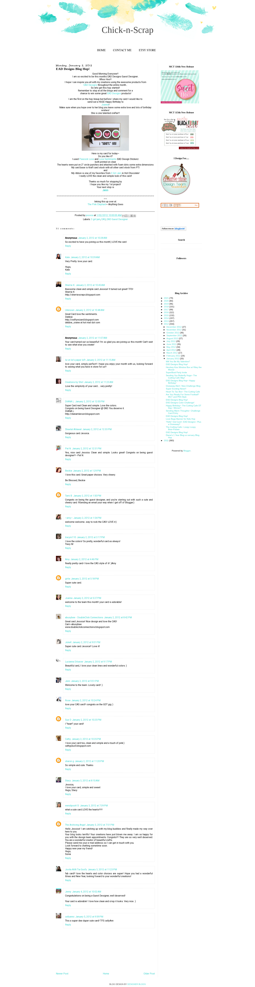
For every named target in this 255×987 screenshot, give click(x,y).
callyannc (70, 916)
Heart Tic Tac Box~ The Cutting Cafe (183, 391)
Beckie (68, 470)
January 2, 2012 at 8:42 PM (118, 617)
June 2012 (171, 344)
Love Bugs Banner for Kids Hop (180, 419)
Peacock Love (86, 159)
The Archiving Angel (75, 824)
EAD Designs (90, 85)
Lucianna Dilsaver (74, 661)
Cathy (68, 739)
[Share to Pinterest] (134, 215)
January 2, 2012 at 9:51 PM (85, 681)
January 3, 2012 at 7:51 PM (100, 824)
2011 (166, 440)
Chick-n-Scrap (127, 30)
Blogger (187, 450)
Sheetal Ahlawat (73, 429)
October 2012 (173, 332)
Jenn (67, 681)
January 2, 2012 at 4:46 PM (84, 559)
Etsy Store (147, 50)
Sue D (68, 719)
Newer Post (62, 973)
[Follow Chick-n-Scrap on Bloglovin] (173, 230)
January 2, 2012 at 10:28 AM (92, 238)
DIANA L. (69, 401)
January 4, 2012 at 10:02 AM (86, 891)
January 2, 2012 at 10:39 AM (85, 257)
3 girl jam (95, 219)
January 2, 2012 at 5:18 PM (85, 578)
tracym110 (70, 537)
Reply (68, 245)
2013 (166, 321)
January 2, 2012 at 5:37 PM (87, 598)
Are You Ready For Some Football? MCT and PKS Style (182, 395)
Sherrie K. (70, 285)
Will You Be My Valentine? (178, 361)
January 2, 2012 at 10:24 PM (85, 700)
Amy (67, 559)
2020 (166, 301)
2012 (166, 324)
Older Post (149, 973)
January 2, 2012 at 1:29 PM (87, 470)
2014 (166, 318)
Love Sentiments (107, 159)
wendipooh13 (72, 805)
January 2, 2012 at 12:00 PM (89, 401)
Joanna (105, 104)
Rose (68, 700)
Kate (67, 257)
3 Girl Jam (116, 173)
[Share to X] (129, 215)
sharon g (69, 761)
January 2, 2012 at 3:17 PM (91, 537)
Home (101, 50)
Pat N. (68, 448)
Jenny (68, 891)
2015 (166, 315)
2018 (166, 306)
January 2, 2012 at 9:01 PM (86, 642)
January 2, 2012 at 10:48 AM (89, 310)
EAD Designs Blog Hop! (177, 364)
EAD (103, 219)
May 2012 (171, 347)
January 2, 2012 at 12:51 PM (86, 448)
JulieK (68, 642)
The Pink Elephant (97, 204)
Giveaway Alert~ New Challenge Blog (183, 386)
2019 (166, 304)
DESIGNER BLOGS (136, 984)
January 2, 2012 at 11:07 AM (92, 337)
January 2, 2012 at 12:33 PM (97, 429)
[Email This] (123, 215)
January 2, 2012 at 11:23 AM (98, 382)
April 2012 (171, 350)
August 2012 (172, 338)
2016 (166, 312)
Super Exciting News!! (176, 389)
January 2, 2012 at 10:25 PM (86, 719)
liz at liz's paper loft (75, 360)
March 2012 (172, 353)
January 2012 (173, 358)
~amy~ (69, 517)
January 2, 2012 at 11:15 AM (100, 360)
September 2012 (174, 335)
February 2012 (173, 356)
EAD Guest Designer (117, 219)
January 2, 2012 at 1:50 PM (87, 495)
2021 (166, 298)
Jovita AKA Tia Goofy (76, 869)
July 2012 (171, 341)
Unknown (69, 310)
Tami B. (68, 495)
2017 (166, 309)
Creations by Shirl (74, 382)
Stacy (68, 780)
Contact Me (122, 50)
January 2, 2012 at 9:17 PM (98, 661)
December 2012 (174, 327)
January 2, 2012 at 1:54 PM (87, 517)
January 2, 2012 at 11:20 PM (89, 761)
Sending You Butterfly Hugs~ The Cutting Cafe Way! (181, 376)
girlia (67, 578)
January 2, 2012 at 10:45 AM (90, 285)
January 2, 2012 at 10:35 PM (86, 739)
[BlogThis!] (126, 215)
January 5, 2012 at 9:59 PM (89, 916)
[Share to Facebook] (131, 215)
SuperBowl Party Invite (176, 372)
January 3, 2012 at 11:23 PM (102, 869)
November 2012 (174, 330)
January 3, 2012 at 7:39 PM (94, 805)
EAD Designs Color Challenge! (180, 402)
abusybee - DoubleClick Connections (84, 617)
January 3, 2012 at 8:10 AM (85, 780)
